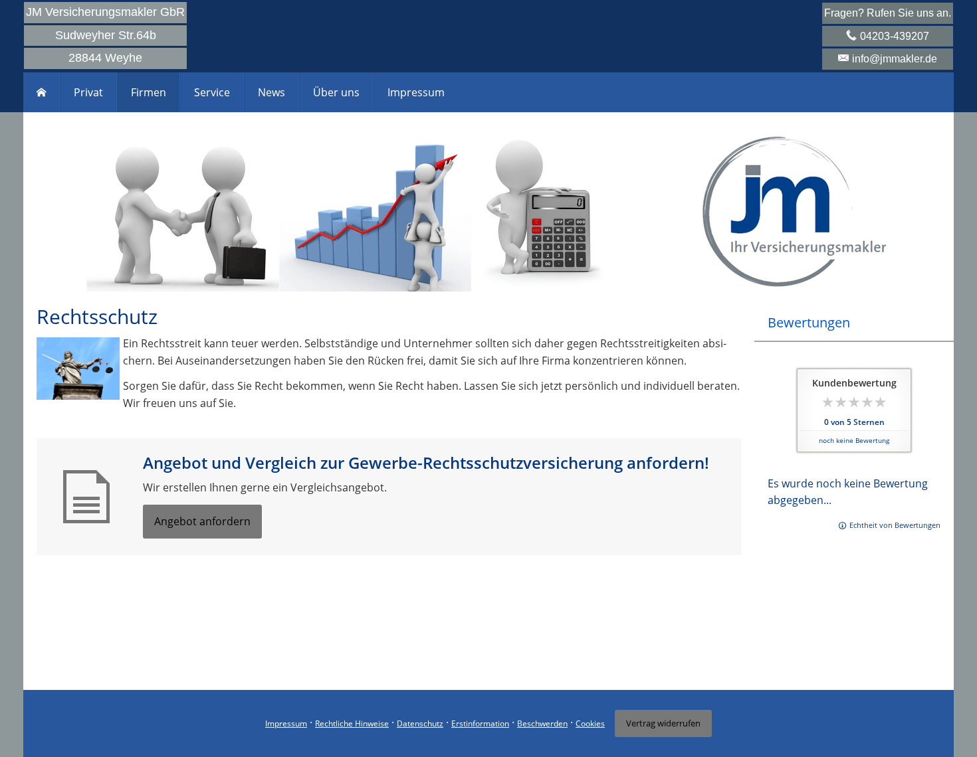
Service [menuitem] (212, 92)
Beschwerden (542, 723)
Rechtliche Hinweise (352, 723)
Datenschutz (420, 723)
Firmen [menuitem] (148, 92)
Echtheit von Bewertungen (894, 525)
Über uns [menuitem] (336, 92)
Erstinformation (480, 723)
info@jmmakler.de (894, 58)
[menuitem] (41, 92)
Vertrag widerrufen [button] (663, 723)
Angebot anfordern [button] (202, 521)
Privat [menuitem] (88, 92)
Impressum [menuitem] (416, 92)
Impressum (286, 723)
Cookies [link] (590, 723)
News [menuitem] (271, 92)
